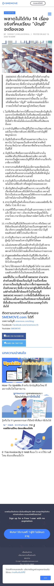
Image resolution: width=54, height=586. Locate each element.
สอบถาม (27, 558)
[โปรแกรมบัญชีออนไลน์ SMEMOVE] (10, 3)
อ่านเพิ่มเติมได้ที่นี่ (18, 572)
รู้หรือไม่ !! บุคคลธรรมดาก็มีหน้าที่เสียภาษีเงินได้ (26, 420)
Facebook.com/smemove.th (25, 324)
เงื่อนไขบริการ (27, 552)
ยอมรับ (45, 578)
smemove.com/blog (24, 321)
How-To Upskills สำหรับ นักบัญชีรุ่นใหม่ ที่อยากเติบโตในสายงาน (24, 387)
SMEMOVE (16, 328)
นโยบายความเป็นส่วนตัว (27, 555)
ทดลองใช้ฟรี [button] (38, 3)
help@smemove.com (29, 561)
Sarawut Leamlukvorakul (18, 34)
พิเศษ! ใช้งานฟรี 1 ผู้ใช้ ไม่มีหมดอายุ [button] (27, 534)
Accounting (9, 13)
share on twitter (14, 343)
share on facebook (14, 336)
